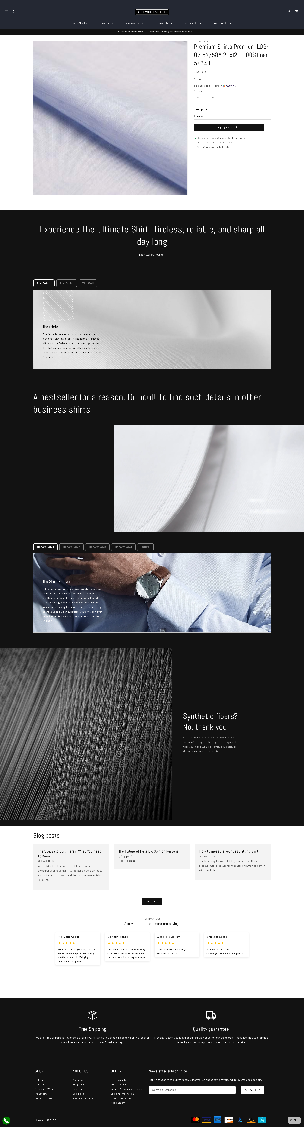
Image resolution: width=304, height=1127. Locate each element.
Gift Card (40, 1080)
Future (145, 547)
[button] (6, 11)
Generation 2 (71, 547)
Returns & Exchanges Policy (126, 1089)
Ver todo (152, 901)
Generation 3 (97, 547)
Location (78, 1089)
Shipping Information (122, 1093)
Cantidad (198, 91)
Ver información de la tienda (213, 147)
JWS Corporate (43, 1098)
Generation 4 (123, 547)
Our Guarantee (119, 1080)
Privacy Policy (118, 1084)
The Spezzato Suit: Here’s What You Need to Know (69, 854)
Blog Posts (79, 1084)
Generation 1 (45, 547)
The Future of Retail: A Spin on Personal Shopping (149, 854)
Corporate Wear (44, 1089)
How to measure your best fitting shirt (228, 851)
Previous (34, 953)
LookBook (78, 1093)
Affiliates (39, 1084)
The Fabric (44, 283)
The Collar (67, 283)
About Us (78, 1080)
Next (269, 953)
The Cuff (88, 283)
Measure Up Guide (83, 1098)
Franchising (41, 1093)
